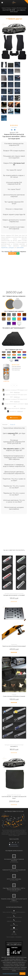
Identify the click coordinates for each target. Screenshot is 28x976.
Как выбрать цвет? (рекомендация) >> (14, 328)
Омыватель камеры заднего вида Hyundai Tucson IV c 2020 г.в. (14, 899)
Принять (22, 973)
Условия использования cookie (10, 973)
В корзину (14, 417)
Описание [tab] (4, 424)
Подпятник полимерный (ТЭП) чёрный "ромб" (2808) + (16, 400)
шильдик (11, 247)
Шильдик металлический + (15, 408)
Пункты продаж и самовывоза (14, 936)
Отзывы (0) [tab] (12, 424)
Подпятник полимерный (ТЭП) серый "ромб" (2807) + (16, 396)
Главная (4, 8)
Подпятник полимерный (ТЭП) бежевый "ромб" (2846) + (15, 391)
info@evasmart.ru (14, 929)
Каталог (9, 8)
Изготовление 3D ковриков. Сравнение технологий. (14, 860)
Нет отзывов (14, 127)
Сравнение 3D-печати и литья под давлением (14, 869)
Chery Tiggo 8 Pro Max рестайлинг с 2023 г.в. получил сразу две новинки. (14, 889)
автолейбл (20, 247)
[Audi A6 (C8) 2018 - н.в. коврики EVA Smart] (14, 41)
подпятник (4, 247)
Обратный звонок (14, 925)
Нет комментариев (14, 862)
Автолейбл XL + (16, 411)
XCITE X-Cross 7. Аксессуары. (14, 879)
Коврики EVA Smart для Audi (19, 8)
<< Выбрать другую (14, 19)
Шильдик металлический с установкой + (16, 405)
